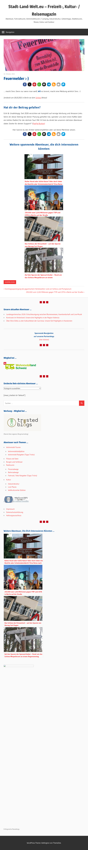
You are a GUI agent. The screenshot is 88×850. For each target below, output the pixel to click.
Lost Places (12, 487)
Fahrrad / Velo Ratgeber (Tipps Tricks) (22, 475)
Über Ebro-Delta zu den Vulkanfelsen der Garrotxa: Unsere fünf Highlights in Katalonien (39, 321)
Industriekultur (13, 484)
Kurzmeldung (10, 282)
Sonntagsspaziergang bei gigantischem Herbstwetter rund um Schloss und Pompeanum (38, 289)
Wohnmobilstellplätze (16, 451)
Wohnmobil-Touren (13, 447)
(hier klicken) (44, 336)
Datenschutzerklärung (14, 512)
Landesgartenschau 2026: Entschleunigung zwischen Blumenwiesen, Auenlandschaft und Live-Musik (44, 314)
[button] (25, 84)
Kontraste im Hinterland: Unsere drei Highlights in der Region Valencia (32, 317)
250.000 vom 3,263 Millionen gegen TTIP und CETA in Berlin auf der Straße (54, 292)
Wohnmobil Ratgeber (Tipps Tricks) (21, 454)
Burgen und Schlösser (14, 462)
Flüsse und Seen (12, 459)
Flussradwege (13, 469)
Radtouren (10, 465)
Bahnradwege (13, 472)
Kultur (8, 479)
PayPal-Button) (39, 123)
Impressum (10, 509)
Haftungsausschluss (13, 515)
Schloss (38, 98)
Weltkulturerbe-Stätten (17, 490)
